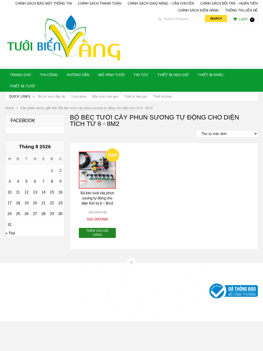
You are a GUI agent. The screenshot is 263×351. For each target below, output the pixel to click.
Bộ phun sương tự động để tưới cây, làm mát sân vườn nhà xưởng (150, 271)
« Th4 (10, 233)
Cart (246, 19)
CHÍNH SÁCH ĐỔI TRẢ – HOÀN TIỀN (229, 3)
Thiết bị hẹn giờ (173, 75)
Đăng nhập (190, 292)
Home (9, 108)
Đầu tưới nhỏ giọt (105, 96)
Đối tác (77, 299)
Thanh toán (128, 306)
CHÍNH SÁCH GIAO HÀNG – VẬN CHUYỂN (161, 3)
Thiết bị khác (210, 75)
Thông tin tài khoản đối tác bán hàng (100, 313)
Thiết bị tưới (22, 86)
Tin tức (141, 75)
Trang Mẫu (142, 313)
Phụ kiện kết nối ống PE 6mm (168, 299)
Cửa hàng (168, 292)
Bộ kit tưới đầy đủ (51, 96)
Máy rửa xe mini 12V (124, 299)
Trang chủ (20, 75)
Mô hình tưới (111, 75)
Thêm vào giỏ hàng (97, 233)
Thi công (49, 75)
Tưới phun (79, 96)
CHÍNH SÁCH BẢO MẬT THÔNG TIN (43, 3)
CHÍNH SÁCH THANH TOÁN (99, 3)
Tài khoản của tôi (100, 306)
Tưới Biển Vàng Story (172, 313)
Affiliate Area (70, 271)
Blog (90, 271)
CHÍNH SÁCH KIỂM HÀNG (198, 10)
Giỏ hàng (95, 299)
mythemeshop (31, 292)
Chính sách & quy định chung (100, 278)
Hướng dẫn (78, 75)
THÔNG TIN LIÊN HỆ (241, 10)
